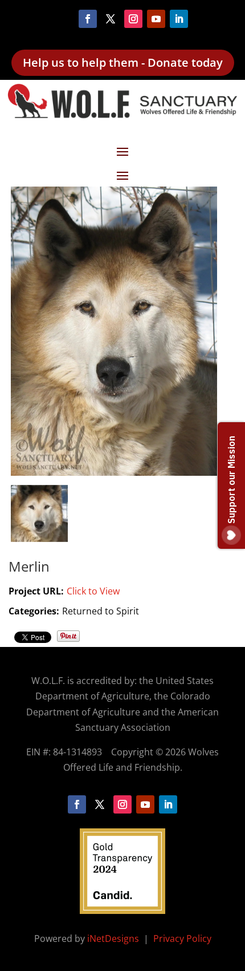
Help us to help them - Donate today (123, 62)
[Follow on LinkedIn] (179, 19)
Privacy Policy (182, 938)
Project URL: (36, 591)
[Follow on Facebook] (88, 19)
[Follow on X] (110, 19)
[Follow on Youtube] (156, 19)
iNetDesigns (114, 938)
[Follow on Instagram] (133, 19)
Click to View (93, 591)
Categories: (34, 611)
